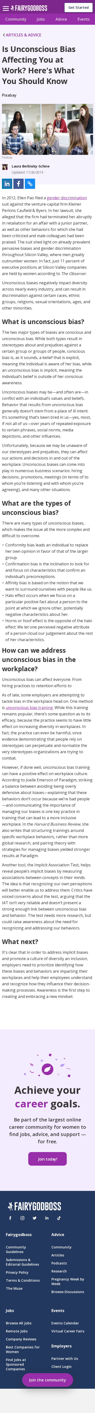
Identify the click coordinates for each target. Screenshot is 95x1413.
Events (83, 19)
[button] (7, 184)
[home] (28, 9)
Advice (61, 19)
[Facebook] (10, 1218)
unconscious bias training (29, 707)
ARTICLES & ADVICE (23, 35)
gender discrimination (67, 198)
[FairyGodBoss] (34, 1207)
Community (15, 19)
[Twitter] (34, 1218)
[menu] (6, 4)
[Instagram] (22, 1218)
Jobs (41, 19)
